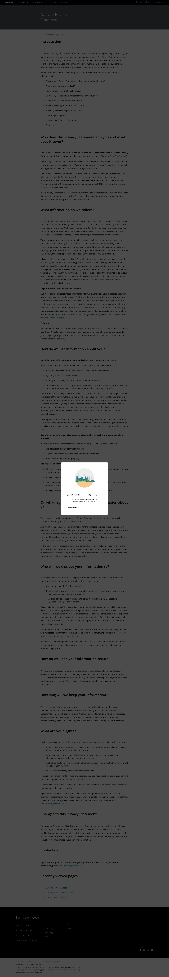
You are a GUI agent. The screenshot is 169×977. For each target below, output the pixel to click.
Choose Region (73, 507)
